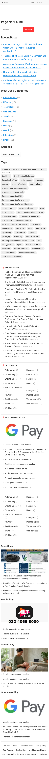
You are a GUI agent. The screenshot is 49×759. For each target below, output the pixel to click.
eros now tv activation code (12, 192)
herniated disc (7, 212)
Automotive (10, 370)
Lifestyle (7, 102)
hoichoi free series (9, 216)
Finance (7, 140)
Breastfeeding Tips (9, 180)
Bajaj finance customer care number (20, 464)
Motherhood (7, 228)
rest (39, 241)
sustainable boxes (33, 245)
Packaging (31, 395)
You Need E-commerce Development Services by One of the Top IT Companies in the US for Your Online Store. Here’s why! (25, 452)
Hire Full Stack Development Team (30, 212)
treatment (6, 249)
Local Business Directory (37, 750)
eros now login (35, 184)
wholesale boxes (8, 253)
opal (30, 228)
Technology (8, 107)
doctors (5, 184)
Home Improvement (13, 387)
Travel (6, 116)
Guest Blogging (30, 754)
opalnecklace (20, 232)
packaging (6, 236)
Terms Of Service (26, 746)
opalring (32, 232)
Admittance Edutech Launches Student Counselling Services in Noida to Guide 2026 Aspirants (24, 353)
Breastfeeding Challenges (24, 176)
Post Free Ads (8, 750)
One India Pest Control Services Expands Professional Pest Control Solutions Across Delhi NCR (24, 319)
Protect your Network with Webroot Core (18, 241)
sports (19, 245)
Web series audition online (16, 469)
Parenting (18, 236)
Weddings (9, 408)
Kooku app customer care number (19, 473)
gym (42, 208)
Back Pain (6, 176)
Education (8, 135)
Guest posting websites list (16, 483)
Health (6, 130)
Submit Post (38, 3)
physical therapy (32, 236)
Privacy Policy (41, 746)
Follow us (36, 9)
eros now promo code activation (14, 188)
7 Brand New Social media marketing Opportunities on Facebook (23, 169)
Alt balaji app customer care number (20, 478)
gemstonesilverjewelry (27, 208)
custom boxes (26, 180)
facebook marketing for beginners (15, 200)
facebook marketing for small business (17, 204)
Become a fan (44, 9)
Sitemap (7, 746)
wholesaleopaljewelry (27, 253)
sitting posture (7, 245)
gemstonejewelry (8, 208)
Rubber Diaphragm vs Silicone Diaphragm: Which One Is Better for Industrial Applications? (23, 47)
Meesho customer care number (18, 445)
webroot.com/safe (21, 249)
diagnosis (39, 180)
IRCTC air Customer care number (15, 224)
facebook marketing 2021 (12, 196)
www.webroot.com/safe (11, 257)
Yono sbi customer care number (18, 487)
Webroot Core (37, 249)
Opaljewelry (6, 232)
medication (36, 224)
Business (7, 121)
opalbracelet (40, 228)
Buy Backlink (21, 750)
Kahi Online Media (17, 754)
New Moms (20, 228)
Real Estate (10, 399)
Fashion (30, 379)
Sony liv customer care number (16, 674)
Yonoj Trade (43, 754)
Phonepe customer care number (18, 459)
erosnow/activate (19, 184)
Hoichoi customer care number (16, 634)
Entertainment (10, 97)
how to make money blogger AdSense (16, 220)
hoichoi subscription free (29, 216)
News (6, 125)
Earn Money (10, 374)
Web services (9, 111)
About (15, 746)
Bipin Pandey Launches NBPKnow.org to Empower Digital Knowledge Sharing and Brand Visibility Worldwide (23, 336)
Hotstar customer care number (16, 638)
